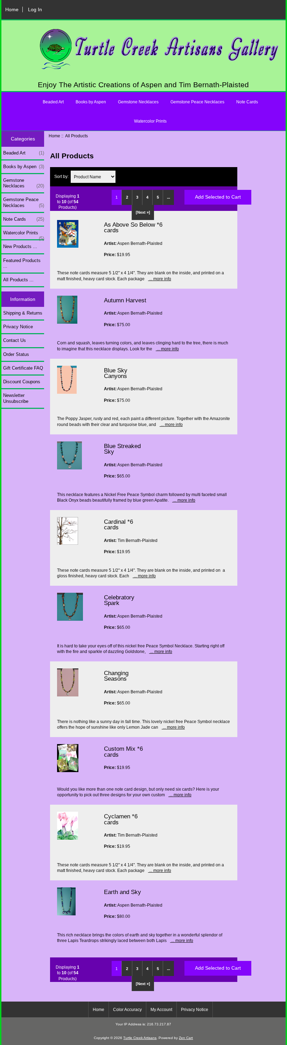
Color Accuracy (127, 1009)
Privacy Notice (18, 326)
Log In (35, 9)
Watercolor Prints (150, 121)
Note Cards (247, 101)
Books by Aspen (91, 101)
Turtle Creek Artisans (139, 1038)
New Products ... (20, 246)
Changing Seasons (116, 675)
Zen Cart (186, 1038)
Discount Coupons (21, 381)
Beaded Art (53, 101)
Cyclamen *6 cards (121, 819)
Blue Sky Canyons (115, 373)
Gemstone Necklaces (138, 101)
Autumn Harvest (125, 300)
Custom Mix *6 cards (123, 751)
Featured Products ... (22, 263)
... (168, 197)
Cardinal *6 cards (118, 524)
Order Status (16, 354)
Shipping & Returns (22, 313)
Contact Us (14, 340)
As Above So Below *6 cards (133, 227)
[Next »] (143, 212)
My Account (161, 1009)
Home (12, 9)
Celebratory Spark (119, 600)
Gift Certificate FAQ (23, 368)
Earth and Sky (122, 891)
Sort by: (62, 176)
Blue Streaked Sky (122, 448)
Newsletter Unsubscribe (15, 398)
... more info (159, 278)
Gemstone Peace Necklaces (197, 101)
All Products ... (18, 279)
